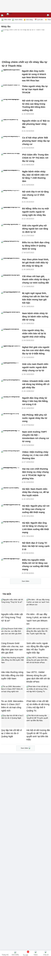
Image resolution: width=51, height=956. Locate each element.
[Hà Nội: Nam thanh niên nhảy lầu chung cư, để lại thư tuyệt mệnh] (11, 493)
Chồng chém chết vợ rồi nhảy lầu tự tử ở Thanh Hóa (24, 64)
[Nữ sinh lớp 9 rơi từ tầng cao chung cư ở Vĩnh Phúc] (11, 196)
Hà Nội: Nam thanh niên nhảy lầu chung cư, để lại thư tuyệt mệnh (35, 492)
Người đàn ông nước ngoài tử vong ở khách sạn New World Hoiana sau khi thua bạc (34, 76)
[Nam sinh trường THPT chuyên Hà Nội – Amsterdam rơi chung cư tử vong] (11, 436)
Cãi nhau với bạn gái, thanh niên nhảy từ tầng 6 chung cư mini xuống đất (35, 279)
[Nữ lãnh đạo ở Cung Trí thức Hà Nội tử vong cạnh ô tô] (11, 547)
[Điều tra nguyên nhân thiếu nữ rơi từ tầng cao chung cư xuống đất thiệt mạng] (11, 564)
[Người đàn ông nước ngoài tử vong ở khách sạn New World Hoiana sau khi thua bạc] (11, 75)
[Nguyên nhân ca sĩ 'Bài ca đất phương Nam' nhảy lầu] (11, 125)
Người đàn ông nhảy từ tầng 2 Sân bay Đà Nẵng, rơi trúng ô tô (35, 401)
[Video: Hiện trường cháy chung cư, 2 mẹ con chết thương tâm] (11, 456)
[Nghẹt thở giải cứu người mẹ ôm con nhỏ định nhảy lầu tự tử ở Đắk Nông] (11, 351)
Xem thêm (25, 581)
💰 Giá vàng (28, 20)
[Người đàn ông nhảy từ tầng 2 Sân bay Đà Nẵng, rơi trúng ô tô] (11, 402)
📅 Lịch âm (39, 20)
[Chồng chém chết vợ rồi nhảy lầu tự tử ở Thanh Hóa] (25, 44)
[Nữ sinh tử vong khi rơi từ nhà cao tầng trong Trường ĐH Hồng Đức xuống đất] (11, 105)
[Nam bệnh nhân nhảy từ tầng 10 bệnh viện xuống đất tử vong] (11, 318)
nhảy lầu (6, 26)
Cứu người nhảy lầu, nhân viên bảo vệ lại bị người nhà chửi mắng (34, 333)
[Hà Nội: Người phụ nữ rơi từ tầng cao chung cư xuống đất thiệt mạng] (11, 510)
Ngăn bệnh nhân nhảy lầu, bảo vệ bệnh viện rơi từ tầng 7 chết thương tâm (35, 176)
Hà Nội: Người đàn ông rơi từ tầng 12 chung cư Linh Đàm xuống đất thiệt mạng (35, 528)
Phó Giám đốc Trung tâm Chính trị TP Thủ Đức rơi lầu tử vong (35, 157)
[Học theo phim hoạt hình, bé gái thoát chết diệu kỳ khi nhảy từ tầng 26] (11, 264)
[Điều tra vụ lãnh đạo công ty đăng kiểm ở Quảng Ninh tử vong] (11, 247)
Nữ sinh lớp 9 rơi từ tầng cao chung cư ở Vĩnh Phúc (35, 194)
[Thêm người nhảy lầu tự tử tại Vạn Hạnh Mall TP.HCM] (11, 91)
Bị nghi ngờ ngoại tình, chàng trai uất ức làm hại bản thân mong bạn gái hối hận (35, 298)
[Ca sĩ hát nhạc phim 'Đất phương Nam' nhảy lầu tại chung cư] (11, 142)
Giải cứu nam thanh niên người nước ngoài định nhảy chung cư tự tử (35, 367)
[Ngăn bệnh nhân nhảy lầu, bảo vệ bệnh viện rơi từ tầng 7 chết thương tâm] (11, 176)
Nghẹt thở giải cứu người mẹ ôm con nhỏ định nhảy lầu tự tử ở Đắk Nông (36, 350)
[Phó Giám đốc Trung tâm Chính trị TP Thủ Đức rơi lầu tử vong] (11, 159)
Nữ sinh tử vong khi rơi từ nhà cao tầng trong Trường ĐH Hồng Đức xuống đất (34, 105)
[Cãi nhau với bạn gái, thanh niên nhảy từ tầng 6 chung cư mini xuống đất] (11, 281)
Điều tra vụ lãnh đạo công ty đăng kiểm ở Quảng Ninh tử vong (35, 245)
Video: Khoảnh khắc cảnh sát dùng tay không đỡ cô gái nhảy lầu (35, 384)
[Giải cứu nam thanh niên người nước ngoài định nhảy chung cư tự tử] (11, 368)
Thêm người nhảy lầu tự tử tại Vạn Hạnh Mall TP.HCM (35, 89)
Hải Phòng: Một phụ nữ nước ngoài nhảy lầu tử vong (34, 418)
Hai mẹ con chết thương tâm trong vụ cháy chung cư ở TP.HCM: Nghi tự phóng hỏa (35, 474)
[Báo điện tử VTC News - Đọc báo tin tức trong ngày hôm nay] (15, 15)
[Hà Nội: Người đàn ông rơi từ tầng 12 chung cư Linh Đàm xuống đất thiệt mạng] (11, 527)
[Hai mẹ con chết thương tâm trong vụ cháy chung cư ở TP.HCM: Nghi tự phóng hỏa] (11, 473)
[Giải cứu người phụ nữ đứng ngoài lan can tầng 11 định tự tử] (11, 230)
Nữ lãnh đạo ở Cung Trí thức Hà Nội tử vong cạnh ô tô (36, 546)
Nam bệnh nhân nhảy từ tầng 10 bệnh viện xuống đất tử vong (35, 316)
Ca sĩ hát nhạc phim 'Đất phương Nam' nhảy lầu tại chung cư (36, 140)
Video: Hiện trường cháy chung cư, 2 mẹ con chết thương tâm (35, 455)
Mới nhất (7, 20)
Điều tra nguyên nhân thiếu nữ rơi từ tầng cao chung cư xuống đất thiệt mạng (35, 565)
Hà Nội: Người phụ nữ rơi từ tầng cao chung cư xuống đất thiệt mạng (35, 509)
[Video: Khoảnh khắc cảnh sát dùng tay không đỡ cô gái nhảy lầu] (11, 385)
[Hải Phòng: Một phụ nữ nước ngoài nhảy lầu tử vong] (11, 419)
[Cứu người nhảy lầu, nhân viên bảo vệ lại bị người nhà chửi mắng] (11, 335)
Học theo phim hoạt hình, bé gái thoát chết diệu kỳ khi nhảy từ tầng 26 (35, 262)
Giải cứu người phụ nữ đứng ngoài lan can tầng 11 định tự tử (35, 228)
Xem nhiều (18, 20)
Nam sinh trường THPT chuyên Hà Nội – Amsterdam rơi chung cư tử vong (35, 437)
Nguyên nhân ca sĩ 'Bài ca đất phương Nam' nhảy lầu (36, 124)
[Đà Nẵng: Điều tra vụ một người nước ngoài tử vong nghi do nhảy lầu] (11, 213)
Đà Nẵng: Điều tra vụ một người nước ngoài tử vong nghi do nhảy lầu (35, 211)
